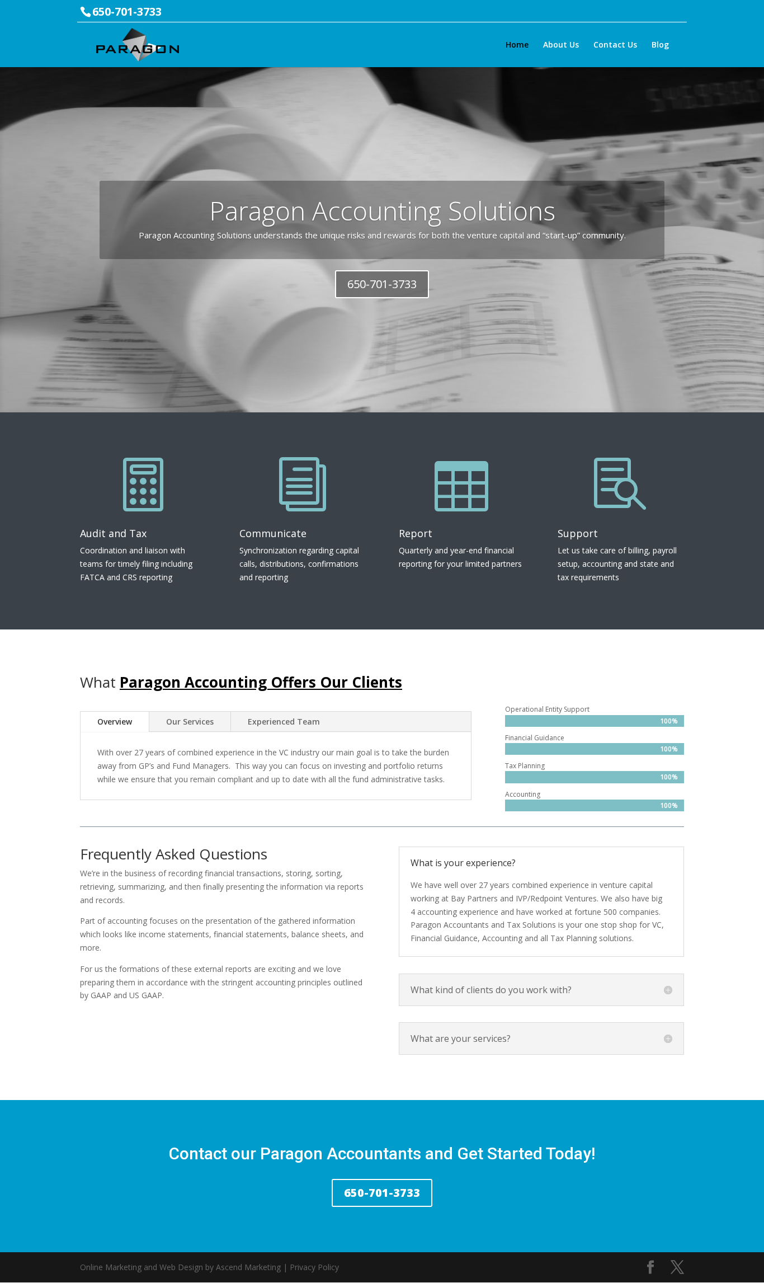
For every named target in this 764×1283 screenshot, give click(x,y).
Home (517, 45)
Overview (114, 721)
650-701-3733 (382, 284)
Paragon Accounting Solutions (382, 210)
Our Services (190, 721)
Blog (660, 45)
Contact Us (615, 45)
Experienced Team (284, 721)
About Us (561, 45)
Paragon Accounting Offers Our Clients (261, 682)
